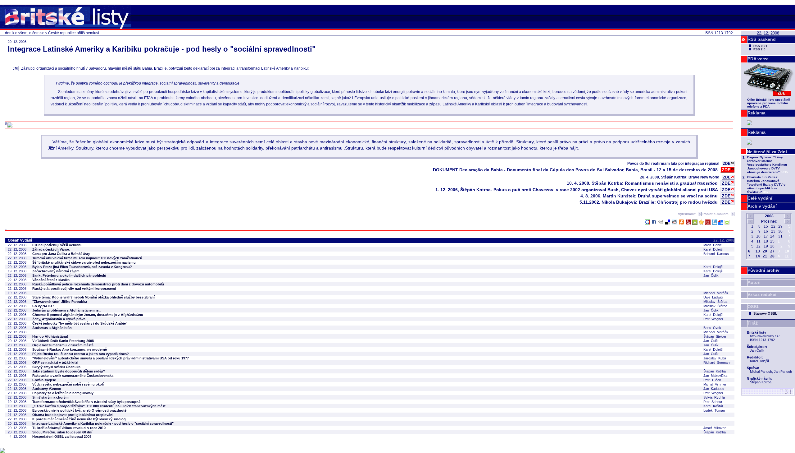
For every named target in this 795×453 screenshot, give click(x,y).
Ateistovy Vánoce (46, 389)
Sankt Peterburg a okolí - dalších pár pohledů (69, 275)
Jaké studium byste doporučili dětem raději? (68, 371)
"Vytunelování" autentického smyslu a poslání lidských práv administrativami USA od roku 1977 (110, 358)
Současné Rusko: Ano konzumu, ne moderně (69, 349)
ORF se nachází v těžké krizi (55, 362)
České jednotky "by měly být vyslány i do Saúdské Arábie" (79, 323)
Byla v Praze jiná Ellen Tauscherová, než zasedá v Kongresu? (82, 267)
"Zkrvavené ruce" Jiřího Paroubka (59, 301)
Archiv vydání (762, 206)
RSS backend (761, 39)
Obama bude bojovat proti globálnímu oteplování (72, 415)
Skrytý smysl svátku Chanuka (56, 367)
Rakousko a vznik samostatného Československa (72, 375)
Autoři (754, 282)
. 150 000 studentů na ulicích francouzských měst (99, 406)
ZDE (726, 163)
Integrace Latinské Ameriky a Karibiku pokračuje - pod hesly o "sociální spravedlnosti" (103, 423)
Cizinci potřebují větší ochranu (57, 245)
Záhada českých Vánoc (51, 249)
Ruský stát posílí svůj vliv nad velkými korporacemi (74, 288)
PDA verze (758, 58)
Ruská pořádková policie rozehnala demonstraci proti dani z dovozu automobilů (98, 284)
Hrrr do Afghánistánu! (50, 336)
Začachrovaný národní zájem (56, 271)
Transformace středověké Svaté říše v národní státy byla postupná (86, 402)
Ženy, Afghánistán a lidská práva (58, 319)
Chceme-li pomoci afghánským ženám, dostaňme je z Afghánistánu (87, 315)
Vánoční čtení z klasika (51, 280)
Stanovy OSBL (765, 313)
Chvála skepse (44, 380)
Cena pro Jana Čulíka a (61, 254)
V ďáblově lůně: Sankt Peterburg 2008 (63, 341)
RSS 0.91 (760, 46)
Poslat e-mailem (715, 214)
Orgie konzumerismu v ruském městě (62, 345)
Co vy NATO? (43, 306)
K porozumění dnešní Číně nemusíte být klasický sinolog (79, 419)
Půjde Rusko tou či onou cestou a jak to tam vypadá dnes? (80, 354)
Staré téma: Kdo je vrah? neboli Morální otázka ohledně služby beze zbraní (93, 297)
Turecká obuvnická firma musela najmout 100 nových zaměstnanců (87, 258)
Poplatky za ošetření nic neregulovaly (62, 393)
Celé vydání (759, 198)
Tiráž (752, 323)
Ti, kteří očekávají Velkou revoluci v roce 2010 (69, 428)
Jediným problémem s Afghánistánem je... (66, 310)
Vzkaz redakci (761, 294)
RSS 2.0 (759, 49)
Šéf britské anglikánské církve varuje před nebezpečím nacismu (84, 262)
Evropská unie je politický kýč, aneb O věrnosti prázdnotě (79, 410)
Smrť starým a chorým (50, 397)
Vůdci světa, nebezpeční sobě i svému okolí (68, 384)
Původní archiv (763, 270)
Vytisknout (687, 214)
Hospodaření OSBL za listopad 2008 (61, 436)
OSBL (753, 306)
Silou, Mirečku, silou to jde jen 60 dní (62, 432)
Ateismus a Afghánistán (52, 328)
